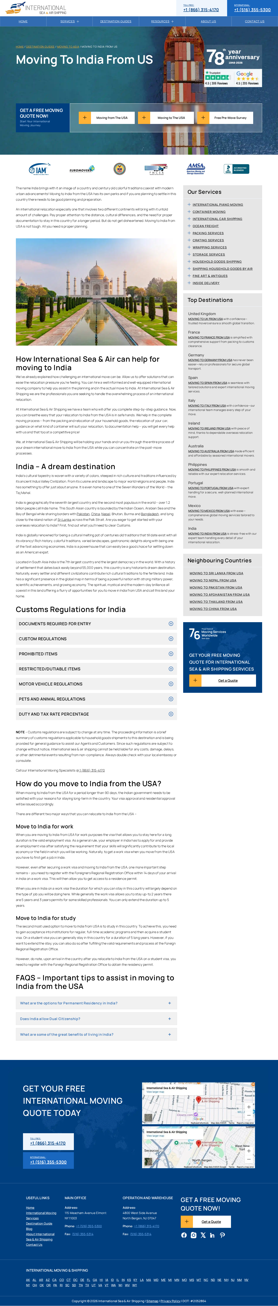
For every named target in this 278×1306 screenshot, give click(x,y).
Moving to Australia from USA (211, 451)
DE (82, 1280)
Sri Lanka (64, 519)
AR (41, 1280)
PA (55, 1285)
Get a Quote (228, 680)
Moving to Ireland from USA (209, 428)
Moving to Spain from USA (207, 383)
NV (246, 1280)
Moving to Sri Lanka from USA (216, 573)
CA (54, 1280)
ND (213, 1280)
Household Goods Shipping (217, 261)
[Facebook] (184, 1235)
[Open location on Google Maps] (198, 1103)
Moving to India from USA (207, 533)
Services (67, 21)
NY (28, 1285)
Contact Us (254, 21)
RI (61, 1285)
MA (148, 1280)
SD (74, 1285)
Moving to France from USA (209, 337)
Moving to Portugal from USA (210, 488)
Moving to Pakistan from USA (216, 587)
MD (156, 1280)
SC (67, 1285)
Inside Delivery (206, 283)
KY (135, 1280)
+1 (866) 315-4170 (201, 8)
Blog (29, 1229)
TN (81, 1285)
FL (88, 1280)
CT (69, 1280)
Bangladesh (150, 514)
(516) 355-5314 (82, 1234)
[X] (203, 1235)
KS (129, 1280)
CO (61, 1280)
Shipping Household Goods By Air (223, 269)
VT (106, 1285)
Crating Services (208, 240)
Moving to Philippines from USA (212, 469)
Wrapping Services (210, 247)
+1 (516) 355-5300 (252, 8)
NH (226, 1280)
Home (23, 21)
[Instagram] (193, 1235)
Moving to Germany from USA (210, 360)
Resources (160, 21)
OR (48, 1285)
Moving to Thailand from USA (216, 602)
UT (94, 1285)
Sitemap (152, 1301)
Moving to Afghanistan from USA (220, 594)
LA (142, 1280)
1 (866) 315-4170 (92, 770)
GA (95, 1280)
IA (106, 1280)
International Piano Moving (218, 205)
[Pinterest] (222, 1235)
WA (113, 1285)
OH (35, 1285)
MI (170, 1280)
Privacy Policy (171, 1301)
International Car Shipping (217, 219)
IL (117, 1280)
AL (34, 1280)
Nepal (105, 514)
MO (184, 1280)
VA (100, 1285)
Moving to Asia (68, 46)
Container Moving (209, 212)
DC (75, 1280)
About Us (208, 21)
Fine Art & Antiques (210, 276)
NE (219, 1280)
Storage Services (209, 254)
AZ (48, 1280)
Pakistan (83, 514)
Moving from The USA (112, 118)
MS (191, 1280)
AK (28, 1280)
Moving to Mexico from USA (209, 511)
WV (127, 1285)
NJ (232, 1280)
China (95, 514)
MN (176, 1280)
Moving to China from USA (213, 609)
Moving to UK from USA (205, 319)
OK (42, 1285)
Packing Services (208, 233)
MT (199, 1280)
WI (120, 1285)
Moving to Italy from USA (207, 405)
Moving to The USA (171, 118)
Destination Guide (39, 1223)
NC (206, 1280)
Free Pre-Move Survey (230, 118)
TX (87, 1285)
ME (163, 1280)
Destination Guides (115, 21)
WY (134, 1285)
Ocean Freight (206, 226)
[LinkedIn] (212, 1235)
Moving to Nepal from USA (213, 580)
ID (112, 1280)
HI (101, 1280)
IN (123, 1280)
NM (239, 1280)
